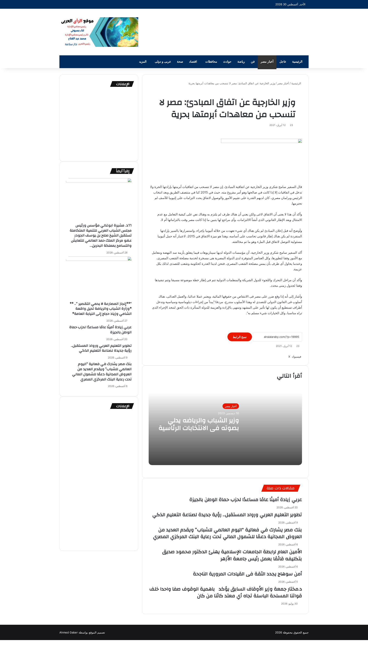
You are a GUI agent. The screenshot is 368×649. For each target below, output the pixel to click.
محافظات (211, 61)
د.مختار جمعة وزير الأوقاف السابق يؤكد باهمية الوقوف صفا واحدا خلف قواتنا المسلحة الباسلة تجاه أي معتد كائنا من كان (225, 592)
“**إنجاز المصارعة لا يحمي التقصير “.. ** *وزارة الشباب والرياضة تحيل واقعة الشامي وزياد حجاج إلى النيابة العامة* (101, 308)
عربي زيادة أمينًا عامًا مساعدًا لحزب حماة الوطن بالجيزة (245, 499)
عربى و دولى (163, 61)
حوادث (227, 61)
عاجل (282, 61)
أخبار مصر (267, 61)
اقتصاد (193, 61)
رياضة (241, 61)
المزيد (143, 61)
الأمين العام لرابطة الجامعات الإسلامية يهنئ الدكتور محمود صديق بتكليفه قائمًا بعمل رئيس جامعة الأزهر (232, 555)
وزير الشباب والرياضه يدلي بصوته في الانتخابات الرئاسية (198, 424)
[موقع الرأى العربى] (98, 32)
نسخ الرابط (240, 337)
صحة (180, 61)
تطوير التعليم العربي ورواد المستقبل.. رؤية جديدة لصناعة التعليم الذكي (227, 514)
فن (253, 61)
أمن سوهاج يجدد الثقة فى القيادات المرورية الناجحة (247, 573)
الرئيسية (297, 61)
